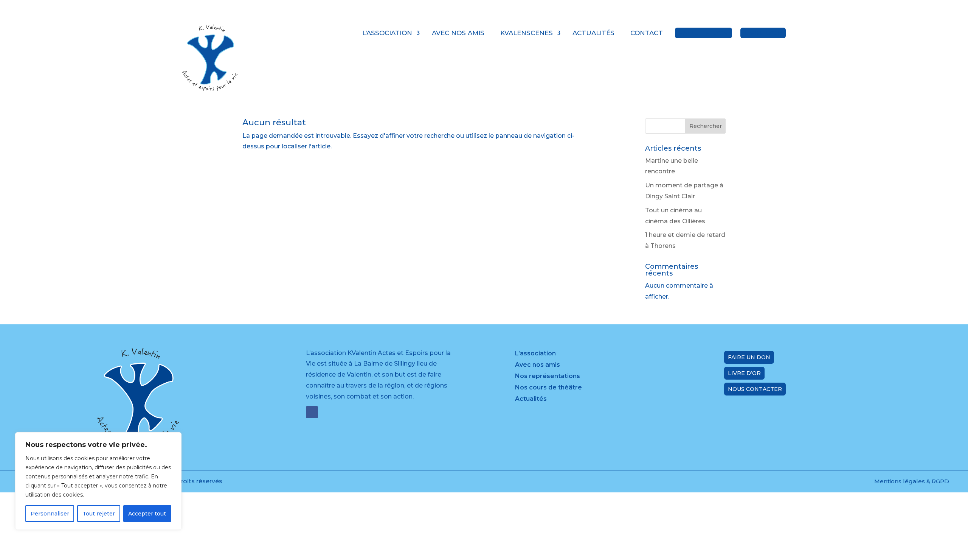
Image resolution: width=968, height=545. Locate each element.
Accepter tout (147, 513)
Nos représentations (547, 377)
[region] (98, 481)
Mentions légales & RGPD (911, 481)
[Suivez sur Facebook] (312, 412)
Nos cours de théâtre (548, 388)
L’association (387, 33)
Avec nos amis (458, 33)
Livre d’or (763, 33)
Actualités (593, 33)
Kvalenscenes (526, 33)
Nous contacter (755, 389)
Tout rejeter (98, 513)
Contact (646, 33)
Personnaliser (50, 513)
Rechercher (705, 126)
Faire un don (703, 33)
